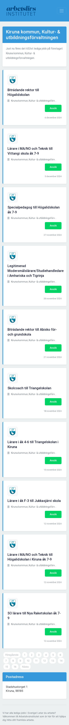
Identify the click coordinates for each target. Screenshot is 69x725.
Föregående (11, 654)
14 (61, 660)
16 (15, 666)
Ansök (53, 108)
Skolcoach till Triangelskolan (29, 388)
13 (52, 660)
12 (44, 660)
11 (36, 660)
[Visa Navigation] (61, 10)
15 (6, 666)
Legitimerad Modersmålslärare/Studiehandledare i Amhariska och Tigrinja (36, 271)
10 (28, 660)
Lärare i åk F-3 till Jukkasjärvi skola (34, 501)
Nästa (25, 666)
